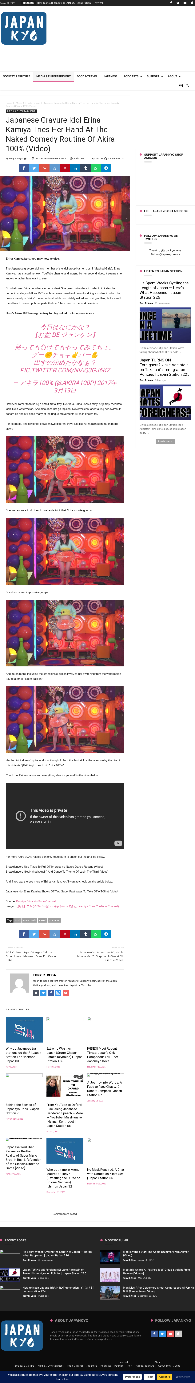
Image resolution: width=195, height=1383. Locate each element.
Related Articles (17, 1009)
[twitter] (34, 168)
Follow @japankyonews (165, 254)
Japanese (91, 1365)
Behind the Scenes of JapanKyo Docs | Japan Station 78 (22, 1109)
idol (17, 920)
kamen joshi (29, 920)
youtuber (54, 920)
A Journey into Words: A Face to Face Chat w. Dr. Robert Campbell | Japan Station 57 (104, 1088)
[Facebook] (171, 3)
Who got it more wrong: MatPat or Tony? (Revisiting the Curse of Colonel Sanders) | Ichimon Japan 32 (63, 1178)
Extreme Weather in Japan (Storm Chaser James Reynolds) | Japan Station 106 (64, 1055)
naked (42, 920)
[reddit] (55, 168)
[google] (44, 168)
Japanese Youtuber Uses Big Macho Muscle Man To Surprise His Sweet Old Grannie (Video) (100, 953)
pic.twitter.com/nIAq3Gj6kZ (65, 370)
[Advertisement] (125, 41)
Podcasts (106, 1365)
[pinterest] (65, 168)
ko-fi (129, 1365)
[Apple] (192, 3)
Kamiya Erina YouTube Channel (36, 901)
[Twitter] (178, 3)
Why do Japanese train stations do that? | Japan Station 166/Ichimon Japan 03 (23, 1055)
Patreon (118, 1365)
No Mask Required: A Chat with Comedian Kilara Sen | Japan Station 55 (105, 1174)
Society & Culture (24, 1365)
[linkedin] (75, 168)
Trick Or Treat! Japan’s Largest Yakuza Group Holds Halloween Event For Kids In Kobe (31, 953)
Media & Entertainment (28, 103)
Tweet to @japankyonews (165, 250)
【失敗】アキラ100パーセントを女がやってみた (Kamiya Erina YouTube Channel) (67, 906)
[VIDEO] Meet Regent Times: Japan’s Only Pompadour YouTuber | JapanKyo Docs (103, 1055)
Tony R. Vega (15, 158)
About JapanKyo (145, 1365)
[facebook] (24, 168)
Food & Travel (75, 1365)
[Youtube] (185, 3)
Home (9, 103)
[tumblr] (85, 168)
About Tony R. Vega (169, 1365)
